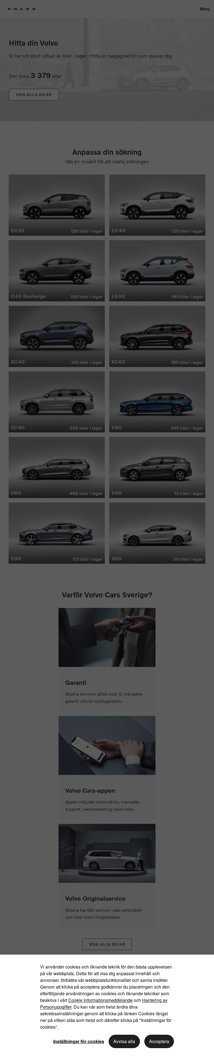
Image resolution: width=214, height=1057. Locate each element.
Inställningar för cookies (78, 1041)
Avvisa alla (124, 1041)
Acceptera (159, 1041)
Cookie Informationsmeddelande (100, 1000)
